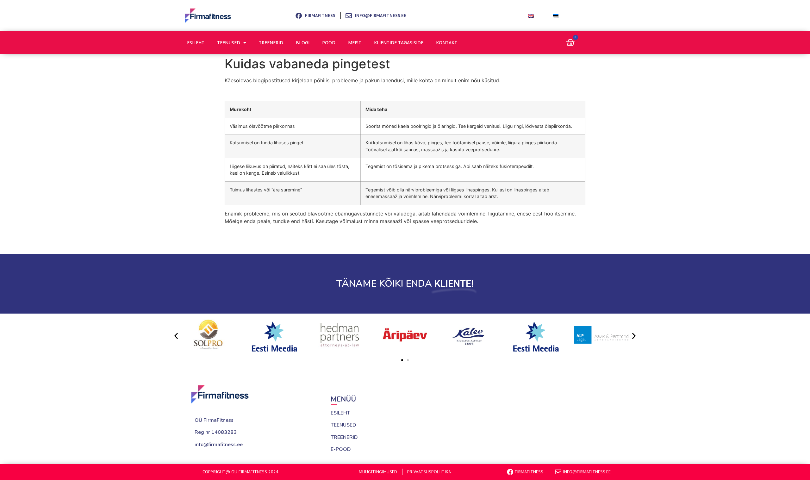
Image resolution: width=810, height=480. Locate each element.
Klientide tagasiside (398, 43)
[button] (176, 336)
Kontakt (446, 43)
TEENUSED (343, 424)
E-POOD (341, 449)
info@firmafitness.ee (219, 444)
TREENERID (344, 437)
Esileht (195, 43)
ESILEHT (340, 412)
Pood (328, 43)
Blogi (302, 43)
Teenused (228, 43)
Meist (354, 43)
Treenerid (271, 43)
